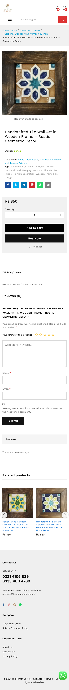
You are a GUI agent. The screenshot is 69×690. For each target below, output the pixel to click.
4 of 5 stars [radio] (49, 334)
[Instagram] (14, 605)
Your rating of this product (17, 335)
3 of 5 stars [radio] (44, 334)
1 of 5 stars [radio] (36, 334)
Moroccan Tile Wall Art (44, 170)
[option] (17, 514)
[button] (10, 516)
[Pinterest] (9, 605)
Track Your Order (11, 623)
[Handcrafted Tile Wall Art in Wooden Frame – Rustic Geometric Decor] (8, 185)
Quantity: (10, 209)
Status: (9, 151)
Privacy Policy (9, 656)
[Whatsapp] (20, 604)
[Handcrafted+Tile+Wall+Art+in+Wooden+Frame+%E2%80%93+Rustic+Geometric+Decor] (16, 185)
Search (62, 19)
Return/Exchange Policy (15, 628)
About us (7, 647)
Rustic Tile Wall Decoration (19, 174)
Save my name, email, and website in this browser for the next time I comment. (32, 410)
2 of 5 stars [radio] (40, 334)
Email (6, 389)
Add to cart (34, 227)
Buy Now (34, 238)
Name (6, 373)
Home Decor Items (28, 159)
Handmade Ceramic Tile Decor (27, 166)
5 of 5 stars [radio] (53, 334)
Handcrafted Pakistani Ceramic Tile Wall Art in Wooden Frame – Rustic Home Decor (15, 526)
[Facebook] (3, 605)
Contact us (8, 651)
